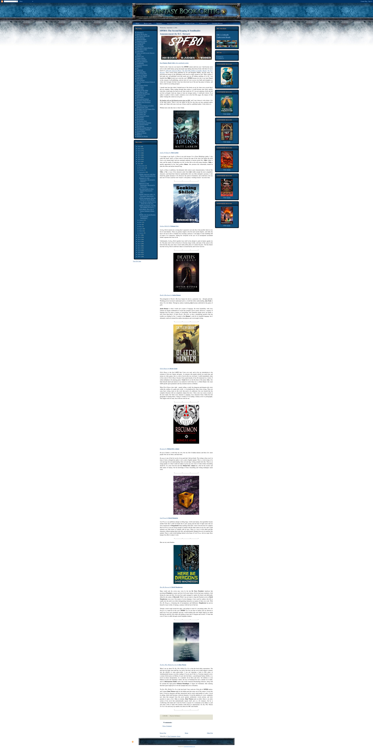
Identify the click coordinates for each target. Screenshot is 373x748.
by (169, 153)
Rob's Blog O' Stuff (142, 92)
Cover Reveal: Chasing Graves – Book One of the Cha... (147, 202)
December (142, 166)
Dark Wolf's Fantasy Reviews (145, 48)
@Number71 (140, 32)
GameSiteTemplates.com (189, 746)
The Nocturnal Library (143, 116)
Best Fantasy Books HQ (143, 36)
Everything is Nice (142, 49)
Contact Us (221, 58)
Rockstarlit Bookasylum (143, 94)
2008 (139, 254)
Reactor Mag (140, 89)
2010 (139, 250)
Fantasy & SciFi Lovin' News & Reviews (145, 54)
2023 (139, 153)
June (140, 224)
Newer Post (163, 733)
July (140, 222)
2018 (139, 164)
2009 (139, 252)
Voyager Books (141, 131)
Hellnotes (139, 66)
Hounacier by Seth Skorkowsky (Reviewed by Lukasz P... (147, 179)
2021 (139, 157)
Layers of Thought (142, 75)
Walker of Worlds (141, 133)
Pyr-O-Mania (140, 87)
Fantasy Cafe (140, 56)
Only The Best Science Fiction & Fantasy (146, 83)
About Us (220, 56)
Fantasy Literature (142, 60)
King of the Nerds (142, 73)
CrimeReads (140, 44)
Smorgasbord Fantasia (143, 99)
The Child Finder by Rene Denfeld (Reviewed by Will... (146, 190)
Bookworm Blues (141, 39)
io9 (137, 68)
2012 (139, 246)
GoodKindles (140, 63)
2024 (139, 151)
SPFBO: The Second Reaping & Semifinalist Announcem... (147, 216)
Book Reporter (141, 38)
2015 (139, 239)
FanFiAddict (140, 51)
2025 (139, 149)
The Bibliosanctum (142, 111)
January (141, 233)
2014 (139, 241)
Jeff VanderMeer (141, 72)
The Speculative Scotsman (144, 123)
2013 (139, 244)
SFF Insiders (140, 97)
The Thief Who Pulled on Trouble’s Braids (194, 71)
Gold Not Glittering (142, 61)
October (141, 170)
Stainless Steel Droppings (144, 102)
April (140, 229)
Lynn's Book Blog (142, 77)
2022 (139, 155)
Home (186, 733)
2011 (139, 248)
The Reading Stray (142, 121)
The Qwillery (140, 119)
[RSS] (132, 742)
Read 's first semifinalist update (174, 63)
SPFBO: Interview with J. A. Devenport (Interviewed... (147, 195)
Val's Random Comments (143, 129)
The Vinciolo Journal (142, 124)
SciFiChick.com (141, 95)
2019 (139, 161)
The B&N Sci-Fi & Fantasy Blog (146, 109)
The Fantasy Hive (141, 112)
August (141, 220)
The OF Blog (140, 117)
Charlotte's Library (142, 41)
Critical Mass (140, 46)
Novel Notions (141, 80)
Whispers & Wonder (142, 136)
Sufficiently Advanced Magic (173, 71)
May (140, 226)
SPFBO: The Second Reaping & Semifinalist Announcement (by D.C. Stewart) (180, 32)
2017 (139, 235)
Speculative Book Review (144, 100)
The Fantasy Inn (141, 114)
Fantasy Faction (141, 58)
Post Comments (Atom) (174, 736)
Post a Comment (167, 726)
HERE (229, 86)
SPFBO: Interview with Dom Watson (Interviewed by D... (147, 175)
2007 (139, 256)
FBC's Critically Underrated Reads (223, 35)
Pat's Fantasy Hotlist (142, 85)
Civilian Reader (141, 43)
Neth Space (140, 78)
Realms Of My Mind (142, 90)
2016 (139, 237)
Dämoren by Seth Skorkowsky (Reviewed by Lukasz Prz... (147, 185)
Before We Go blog (142, 34)
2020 (139, 159)
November (142, 168)
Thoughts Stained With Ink (144, 128)
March (141, 231)
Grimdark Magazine (142, 65)
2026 (139, 146)
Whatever (139, 134)
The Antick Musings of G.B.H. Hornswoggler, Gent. (145, 106)
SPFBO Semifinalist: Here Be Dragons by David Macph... (147, 199)
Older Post (210, 733)
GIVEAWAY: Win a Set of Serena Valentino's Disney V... (146, 211)
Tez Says (139, 104)
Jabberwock (140, 70)
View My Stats (137, 261)
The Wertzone (140, 126)
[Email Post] (181, 716)
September (142, 172)
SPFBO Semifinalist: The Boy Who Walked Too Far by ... (147, 206)
